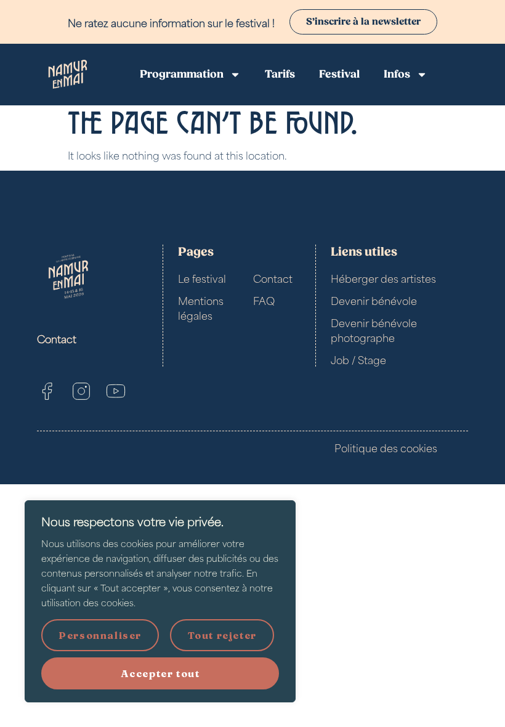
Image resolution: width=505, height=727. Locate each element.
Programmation (182, 74)
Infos (397, 74)
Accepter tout (160, 673)
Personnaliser (100, 635)
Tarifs (280, 74)
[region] (160, 601)
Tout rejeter (222, 635)
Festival (339, 74)
